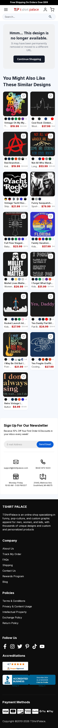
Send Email (45, 444)
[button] (23, 96)
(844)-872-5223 (43, 468)
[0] (52, 10)
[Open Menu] (5, 10)
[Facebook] (4, 647)
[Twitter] (19, 647)
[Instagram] (12, 647)
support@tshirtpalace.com (16, 468)
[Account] (45, 10)
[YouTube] (42, 647)
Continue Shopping (29, 59)
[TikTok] (34, 647)
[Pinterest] (27, 647)
